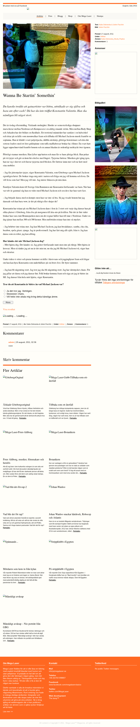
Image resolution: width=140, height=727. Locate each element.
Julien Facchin (104, 27)
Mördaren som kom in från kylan (19, 569)
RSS (135, 6)
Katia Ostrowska (107, 39)
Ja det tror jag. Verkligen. (19, 291)
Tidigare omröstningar (114, 282)
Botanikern (54, 459)
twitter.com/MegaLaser (59, 691)
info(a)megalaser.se (57, 671)
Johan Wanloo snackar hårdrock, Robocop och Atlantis (70, 515)
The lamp (53, 698)
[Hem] (28, 12)
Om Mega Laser (84, 16)
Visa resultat (9, 309)
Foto (50, 16)
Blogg (60, 16)
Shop (70, 16)
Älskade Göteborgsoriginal (16, 404)
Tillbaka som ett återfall (61, 404)
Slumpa (100, 16)
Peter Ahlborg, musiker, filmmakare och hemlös (23, 461)
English (125, 6)
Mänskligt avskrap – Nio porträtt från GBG (21, 625)
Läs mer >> (8, 711)
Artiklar (40, 16)
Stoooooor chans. (15, 294)
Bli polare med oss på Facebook (15, 6)
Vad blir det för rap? (13, 514)
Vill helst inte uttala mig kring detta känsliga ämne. (32, 296)
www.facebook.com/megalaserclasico (65, 685)
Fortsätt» (22, 418)
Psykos (122, 39)
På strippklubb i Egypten (61, 569)
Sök (130, 6)
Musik (116, 39)
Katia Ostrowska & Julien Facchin (111, 25)
